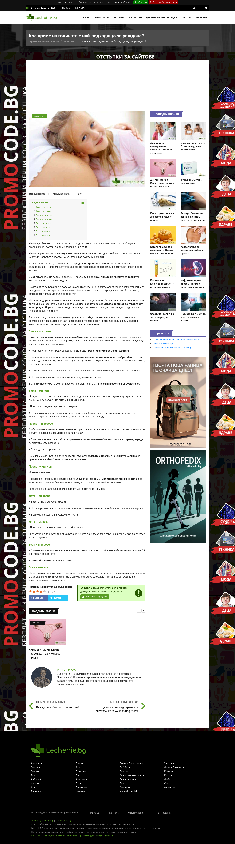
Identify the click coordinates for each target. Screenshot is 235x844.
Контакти (80, 7)
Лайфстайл (36, 779)
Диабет (168, 779)
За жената (68, 41)
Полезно (119, 17)
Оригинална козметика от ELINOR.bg (172, 347)
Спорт (79, 783)
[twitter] (206, 7)
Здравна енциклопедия (161, 17)
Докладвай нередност (96, 596)
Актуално (135, 17)
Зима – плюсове (44, 207)
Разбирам (140, 2)
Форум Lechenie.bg (129, 791)
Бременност (82, 771)
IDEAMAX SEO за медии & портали (48, 835)
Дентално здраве (128, 779)
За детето (80, 767)
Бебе (33, 775)
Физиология (170, 787)
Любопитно (102, 17)
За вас (87, 17)
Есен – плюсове (43, 231)
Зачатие (35, 771)
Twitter (57, 598)
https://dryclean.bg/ (163, 343)
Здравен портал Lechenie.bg (44, 41)
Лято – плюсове (43, 223)
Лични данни (164, 812)
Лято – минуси (43, 227)
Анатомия (125, 787)
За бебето (125, 767)
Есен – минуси (43, 235)
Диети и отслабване (194, 17)
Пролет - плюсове (44, 215)
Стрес (34, 787)
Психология (81, 787)
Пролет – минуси (44, 219)
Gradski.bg (36, 820)
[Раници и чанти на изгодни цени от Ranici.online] (178, 402)
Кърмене (168, 771)
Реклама (65, 7)
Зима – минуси (43, 211)
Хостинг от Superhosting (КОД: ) (90, 835)
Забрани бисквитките (163, 2)
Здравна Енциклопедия (131, 763)
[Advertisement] (117, 86)
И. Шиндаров (38, 193)
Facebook (38, 598)
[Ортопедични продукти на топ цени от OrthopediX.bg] (178, 496)
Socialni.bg (48, 820)
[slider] (37, 591)
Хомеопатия (82, 779)
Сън (166, 783)
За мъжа (35, 767)
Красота (168, 775)
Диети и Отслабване (174, 767)
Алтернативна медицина (132, 775)
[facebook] (200, 7)
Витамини (36, 791)
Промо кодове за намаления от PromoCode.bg (177, 339)
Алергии (35, 783)
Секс (78, 775)
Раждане (124, 771)
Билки (123, 783)
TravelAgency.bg (63, 820)
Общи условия (136, 812)
